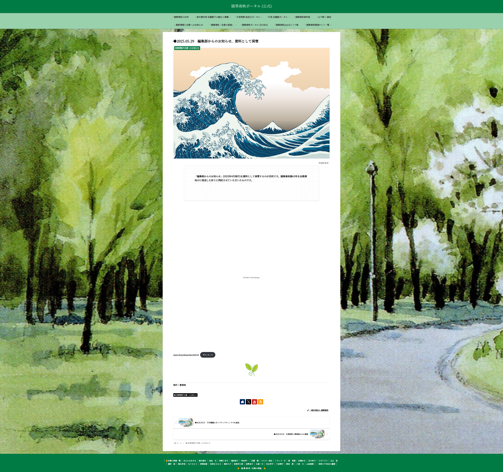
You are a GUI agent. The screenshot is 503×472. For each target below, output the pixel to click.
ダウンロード (208, 355)
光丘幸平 (269, 464)
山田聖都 (310, 464)
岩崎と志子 (223, 460)
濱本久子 (227, 464)
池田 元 (212, 460)
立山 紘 (334, 460)
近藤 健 (255, 460)
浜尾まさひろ (215, 464)
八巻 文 (300, 464)
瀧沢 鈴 (171, 464)
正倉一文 (259, 464)
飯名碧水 (202, 460)
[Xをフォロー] (248, 401)
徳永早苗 (181, 464)
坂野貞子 (249, 464)
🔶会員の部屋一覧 (173, 460)
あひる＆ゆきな (189, 460)
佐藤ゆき (302, 460)
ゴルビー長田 (266, 460)
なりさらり (192, 464)
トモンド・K (280, 460)
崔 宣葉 (292, 460)
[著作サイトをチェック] (242, 401)
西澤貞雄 (203, 464)
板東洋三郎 (238, 464)
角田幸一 (244, 460)
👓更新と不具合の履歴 (325, 464)
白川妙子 (312, 460)
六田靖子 (279, 464)
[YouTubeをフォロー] (254, 401)
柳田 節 (290, 464)
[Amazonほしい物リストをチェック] (260, 401)
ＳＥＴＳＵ (323, 460)
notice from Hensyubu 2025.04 (186, 355)
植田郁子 (234, 460)
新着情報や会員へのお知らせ (186, 395)
